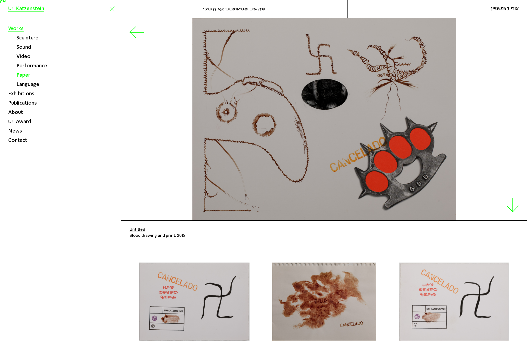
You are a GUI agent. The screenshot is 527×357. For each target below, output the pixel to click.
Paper (23, 75)
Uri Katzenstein (26, 8)
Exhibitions (21, 93)
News (15, 131)
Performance (31, 66)
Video (23, 56)
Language (27, 84)
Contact (17, 140)
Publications (22, 103)
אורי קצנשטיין (505, 8)
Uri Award (19, 121)
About (15, 112)
